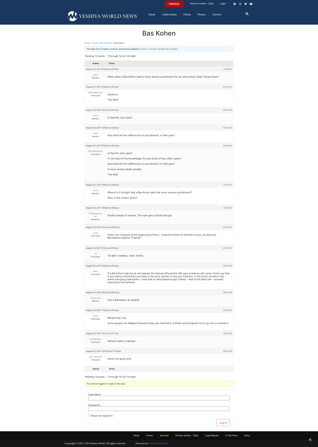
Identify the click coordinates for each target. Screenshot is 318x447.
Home (151, 15)
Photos (202, 15)
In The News (231, 435)
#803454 (227, 248)
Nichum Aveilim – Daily (202, 3)
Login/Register (212, 435)
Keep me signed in (102, 415)
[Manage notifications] (310, 439)
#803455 (227, 265)
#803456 (227, 292)
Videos (187, 15)
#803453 (227, 227)
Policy (247, 435)
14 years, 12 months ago (150, 49)
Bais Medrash (106, 43)
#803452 (227, 208)
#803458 (227, 333)
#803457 (227, 310)
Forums (95, 43)
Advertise (164, 435)
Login (223, 3)
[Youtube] (251, 4)
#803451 (227, 185)
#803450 (227, 145)
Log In (223, 422)
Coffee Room (169, 15)
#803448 (227, 110)
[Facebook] (234, 4)
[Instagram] (240, 4)
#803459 (227, 351)
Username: (94, 394)
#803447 (227, 87)
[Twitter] (245, 4)
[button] (247, 13)
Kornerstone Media (158, 443)
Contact (216, 15)
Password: (94, 405)
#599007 (227, 69)
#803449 (227, 127)
